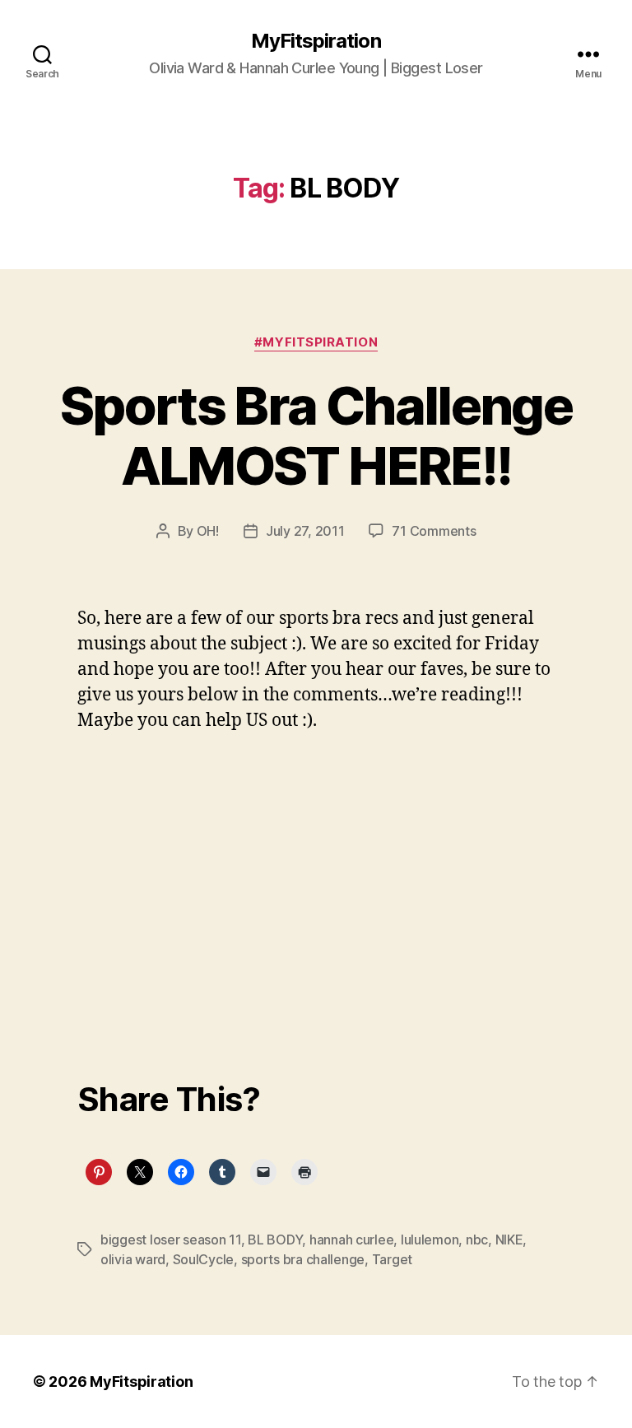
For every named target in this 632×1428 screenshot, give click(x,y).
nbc (477, 1239)
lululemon (430, 1239)
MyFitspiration (315, 41)
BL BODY (275, 1239)
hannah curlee (351, 1239)
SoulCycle (204, 1259)
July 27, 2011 (305, 531)
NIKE (509, 1239)
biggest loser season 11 (170, 1239)
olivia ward (132, 1259)
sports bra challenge (303, 1259)
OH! (208, 531)
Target (392, 1259)
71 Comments (434, 531)
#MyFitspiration (316, 342)
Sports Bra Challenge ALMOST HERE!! (316, 435)
